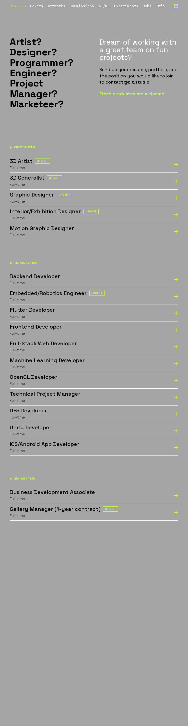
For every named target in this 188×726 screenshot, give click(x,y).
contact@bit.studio (127, 82)
